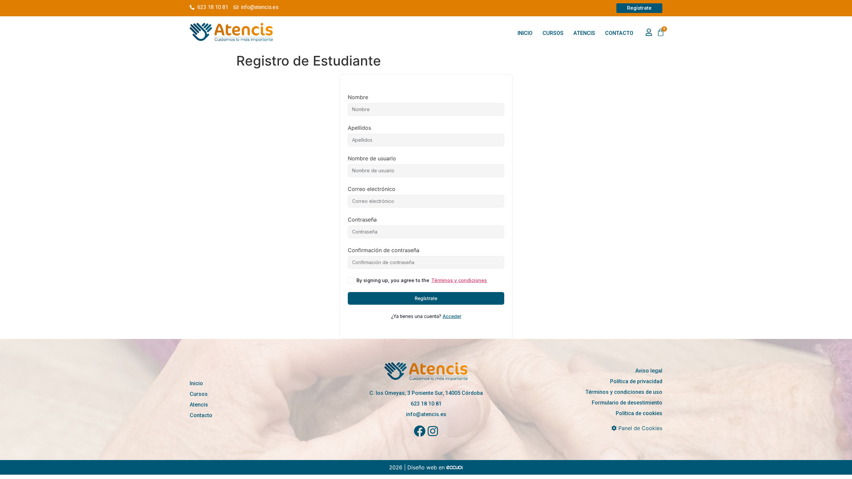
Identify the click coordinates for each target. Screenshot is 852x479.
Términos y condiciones (459, 280)
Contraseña (362, 219)
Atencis (584, 33)
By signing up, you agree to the (421, 280)
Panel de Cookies (639, 428)
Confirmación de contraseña (383, 250)
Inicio (525, 33)
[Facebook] (419, 431)
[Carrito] (661, 33)
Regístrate (426, 298)
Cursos (552, 33)
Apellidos (359, 127)
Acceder (452, 316)
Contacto (619, 33)
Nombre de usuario (372, 158)
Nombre (358, 97)
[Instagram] (433, 431)
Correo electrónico (371, 189)
